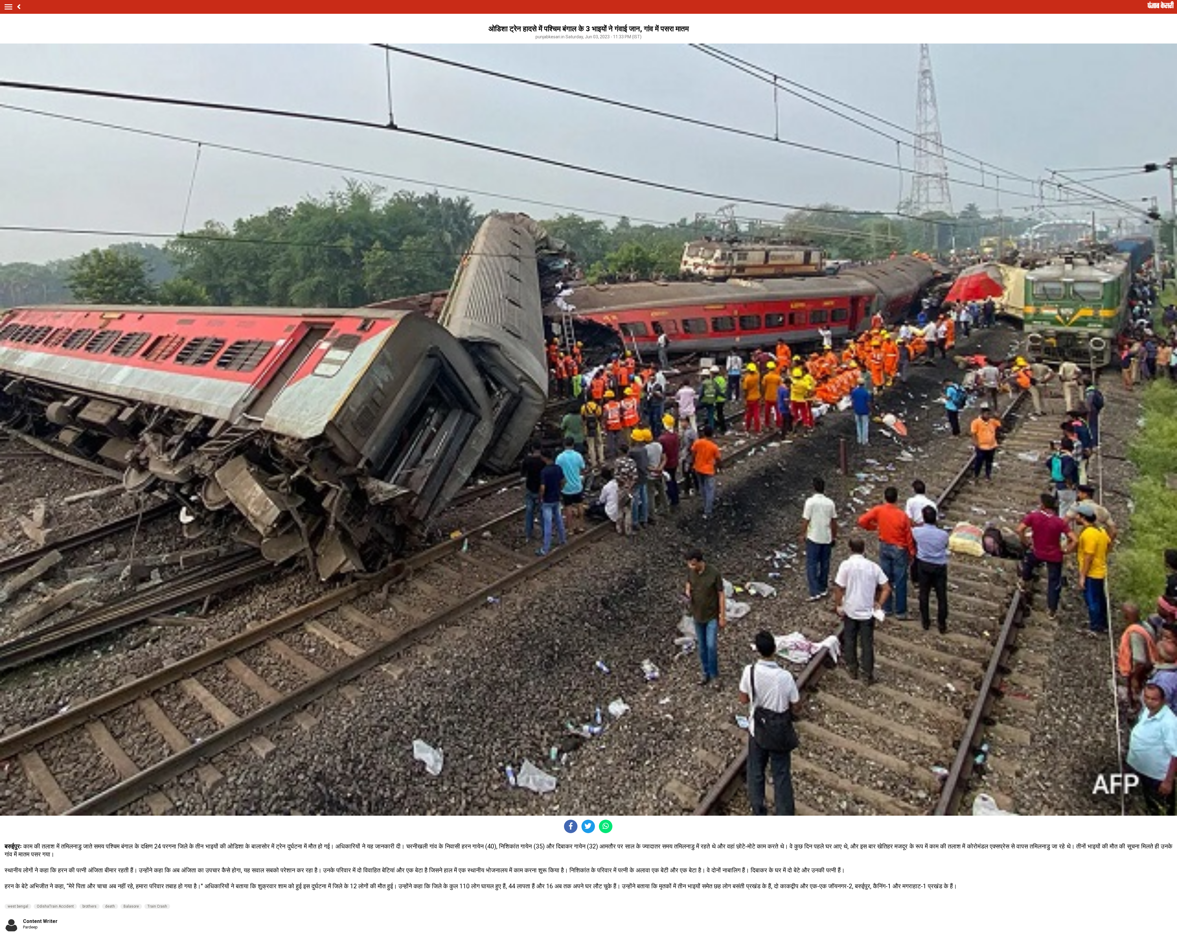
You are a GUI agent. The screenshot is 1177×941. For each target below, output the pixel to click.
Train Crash (157, 906)
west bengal (18, 906)
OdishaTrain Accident (55, 906)
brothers (89, 906)
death (110, 906)
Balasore (131, 906)
